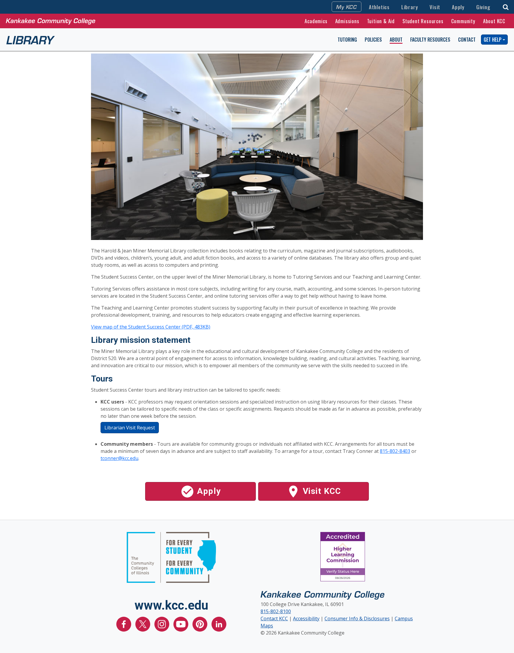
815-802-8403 (395, 451)
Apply (458, 7)
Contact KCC (274, 618)
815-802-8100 (276, 611)
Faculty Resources (430, 39)
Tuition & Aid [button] (381, 21)
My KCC (346, 6)
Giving (483, 7)
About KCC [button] (494, 21)
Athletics (379, 7)
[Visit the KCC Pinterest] (200, 623)
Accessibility (306, 618)
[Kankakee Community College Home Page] (50, 21)
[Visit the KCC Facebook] (124, 623)
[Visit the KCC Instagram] (162, 623)
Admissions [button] (347, 21)
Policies (373, 39)
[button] (506, 6)
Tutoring (347, 39)
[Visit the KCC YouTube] (181, 623)
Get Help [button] (493, 39)
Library (409, 7)
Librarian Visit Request (129, 427)
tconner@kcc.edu (119, 458)
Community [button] (463, 21)
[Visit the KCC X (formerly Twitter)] (143, 623)
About (396, 39)
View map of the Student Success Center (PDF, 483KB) (150, 327)
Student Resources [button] (423, 21)
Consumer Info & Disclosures (357, 618)
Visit (435, 7)
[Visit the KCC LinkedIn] (219, 623)
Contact (467, 39)
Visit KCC (320, 491)
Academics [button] (316, 21)
